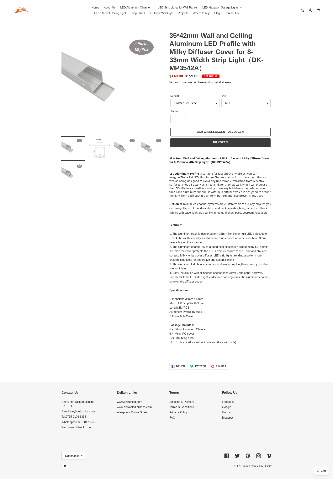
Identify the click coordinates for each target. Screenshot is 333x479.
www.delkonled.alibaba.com (134, 407)
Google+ (227, 407)
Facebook (228, 401)
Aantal (174, 111)
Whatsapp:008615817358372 (79, 422)
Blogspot (227, 417)
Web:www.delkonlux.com (77, 427)
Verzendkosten (178, 82)
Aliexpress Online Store (132, 412)
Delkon (246, 466)
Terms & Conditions (181, 407)
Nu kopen (220, 142)
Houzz (226, 412)
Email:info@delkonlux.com (78, 411)
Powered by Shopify (261, 466)
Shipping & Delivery (181, 401)
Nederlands (72, 455)
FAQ (172, 417)
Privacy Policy (178, 412)
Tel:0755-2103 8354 (73, 416)
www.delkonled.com (129, 401)
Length (174, 95)
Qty (223, 95)
